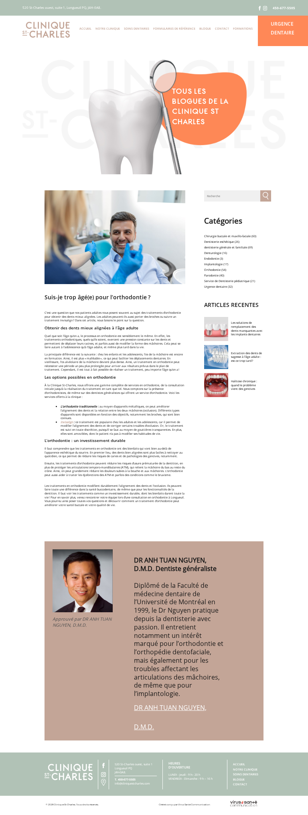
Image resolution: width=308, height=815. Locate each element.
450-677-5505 (284, 8)
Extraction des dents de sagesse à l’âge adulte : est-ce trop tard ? (246, 357)
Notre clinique (107, 28)
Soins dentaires (136, 28)
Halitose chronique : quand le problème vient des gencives (244, 385)
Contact (222, 28)
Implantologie (213, 264)
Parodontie (211, 275)
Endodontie (211, 258)
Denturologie (212, 253)
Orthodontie (212, 270)
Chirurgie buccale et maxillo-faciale (227, 236)
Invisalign (67, 422)
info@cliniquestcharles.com (132, 783)
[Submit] (266, 196)
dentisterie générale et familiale (225, 247)
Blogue (205, 28)
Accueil (85, 28)
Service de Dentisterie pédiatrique (226, 281)
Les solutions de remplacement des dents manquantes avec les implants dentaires (246, 328)
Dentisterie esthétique (219, 242)
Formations (243, 28)
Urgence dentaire (215, 286)
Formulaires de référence (174, 28)
